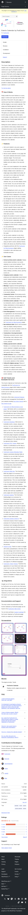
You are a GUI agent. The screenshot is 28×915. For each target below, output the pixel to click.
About (3, 856)
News (2, 859)
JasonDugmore (8, 763)
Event (21, 805)
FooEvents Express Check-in (11, 518)
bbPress (4, 886)
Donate (17, 874)
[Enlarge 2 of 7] (24, 625)
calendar (16, 805)
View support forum (6, 847)
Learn (2, 869)
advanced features (19, 397)
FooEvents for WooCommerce (14, 322)
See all (25, 837)
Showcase (17, 856)
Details (5, 42)
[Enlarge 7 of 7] (24, 657)
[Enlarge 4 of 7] (24, 635)
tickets (24, 808)
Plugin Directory (5, 6)
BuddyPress (5, 889)
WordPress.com (6, 881)
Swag (17, 876)
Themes (17, 859)
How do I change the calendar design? (11, 732)
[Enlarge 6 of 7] (24, 646)
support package (19, 612)
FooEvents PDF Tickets (10, 443)
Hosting (3, 861)
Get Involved (18, 869)
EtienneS (6, 758)
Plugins (16, 861)
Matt (3, 884)
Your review (4, 837)
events (24, 805)
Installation (6, 49)
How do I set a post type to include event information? (8, 726)
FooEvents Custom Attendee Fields (13, 452)
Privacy (3, 864)
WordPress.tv (5, 876)
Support (5, 57)
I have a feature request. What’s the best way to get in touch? (9, 713)
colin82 (6, 773)
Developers (4, 874)
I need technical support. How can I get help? (8, 699)
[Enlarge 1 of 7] (11, 625)
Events (16, 871)
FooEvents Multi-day (9, 471)
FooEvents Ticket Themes (11, 563)
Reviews (5, 46)
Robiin (6, 768)
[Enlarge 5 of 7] (11, 646)
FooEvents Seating (9, 495)
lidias (5, 778)
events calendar (18, 808)
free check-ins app (6, 403)
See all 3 (25, 802)
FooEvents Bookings (9, 422)
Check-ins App (7, 546)
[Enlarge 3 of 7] (11, 635)
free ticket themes (18, 401)
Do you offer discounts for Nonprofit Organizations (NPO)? (9, 736)
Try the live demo (6, 88)
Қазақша (7, 895)
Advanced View (5, 812)
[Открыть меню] (25, 2)
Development (6, 53)
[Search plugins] (16, 16)
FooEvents (6, 33)
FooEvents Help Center (14, 608)
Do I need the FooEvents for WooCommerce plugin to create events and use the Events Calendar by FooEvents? (9, 720)
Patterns (17, 864)
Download (4, 36)
